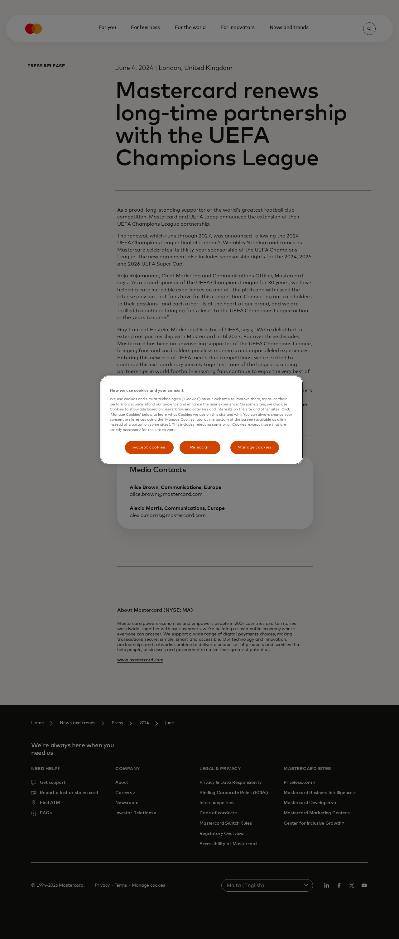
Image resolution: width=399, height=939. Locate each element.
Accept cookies (149, 447)
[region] (201, 420)
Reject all (200, 447)
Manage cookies (255, 447)
